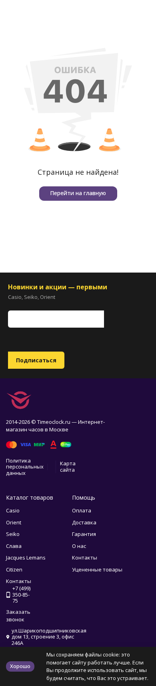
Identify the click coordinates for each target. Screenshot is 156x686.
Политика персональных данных (25, 466)
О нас (79, 546)
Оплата (81, 510)
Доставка (84, 522)
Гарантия (84, 534)
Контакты (84, 557)
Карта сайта (68, 466)
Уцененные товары (97, 569)
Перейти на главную (78, 193)
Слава (14, 546)
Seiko (13, 534)
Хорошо (20, 666)
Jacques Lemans (26, 557)
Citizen (14, 569)
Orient (13, 522)
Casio (13, 510)
